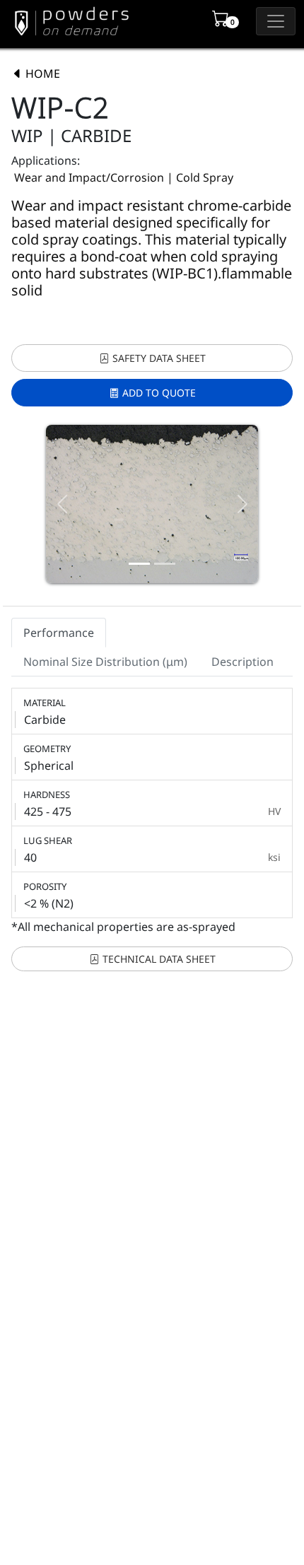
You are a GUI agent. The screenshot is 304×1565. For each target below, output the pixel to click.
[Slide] (139, 564)
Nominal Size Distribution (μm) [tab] (105, 661)
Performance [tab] (58, 632)
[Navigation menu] (276, 21)
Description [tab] (242, 661)
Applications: (45, 160)
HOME (41, 73)
